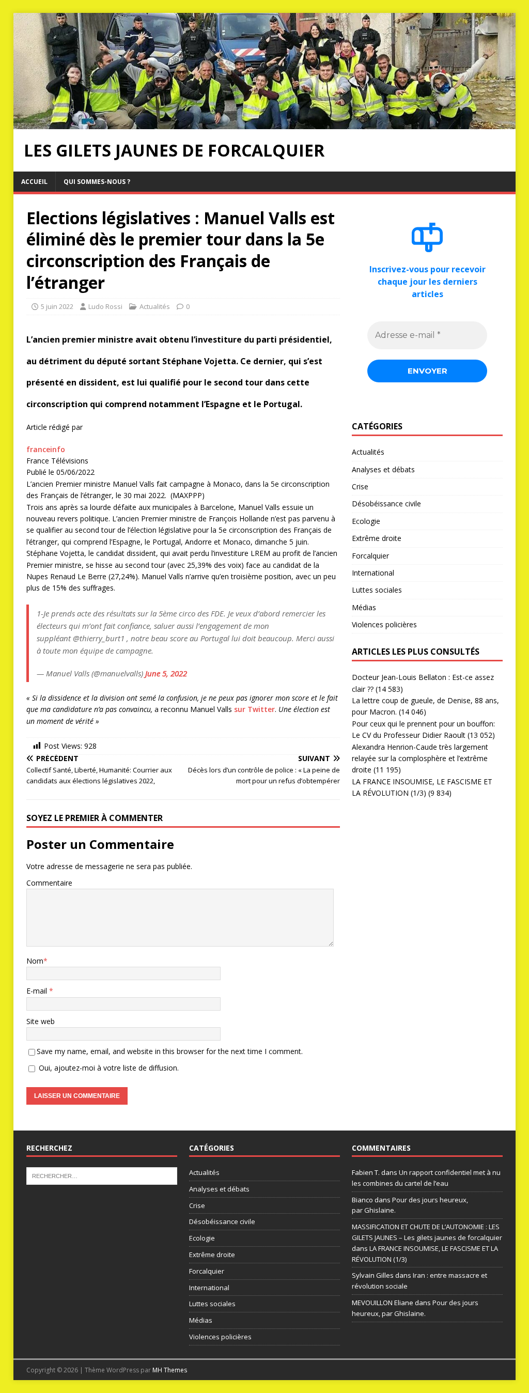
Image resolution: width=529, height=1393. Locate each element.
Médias (364, 607)
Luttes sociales (377, 590)
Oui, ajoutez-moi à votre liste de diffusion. (108, 1068)
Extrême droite (376, 538)
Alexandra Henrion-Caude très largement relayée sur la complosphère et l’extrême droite (420, 758)
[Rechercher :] (101, 1175)
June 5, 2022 (166, 673)
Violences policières (384, 624)
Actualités (154, 306)
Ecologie (366, 521)
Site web (40, 1021)
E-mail (37, 991)
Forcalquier (370, 556)
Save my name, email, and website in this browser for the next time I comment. (170, 1051)
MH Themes (169, 1370)
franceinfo (45, 449)
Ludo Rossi (105, 306)
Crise (360, 486)
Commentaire (49, 883)
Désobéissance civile (386, 503)
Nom (34, 961)
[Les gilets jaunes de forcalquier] (264, 123)
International (373, 573)
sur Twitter (254, 709)
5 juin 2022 (57, 306)
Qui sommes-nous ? (97, 181)
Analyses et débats (383, 469)
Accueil (34, 181)
